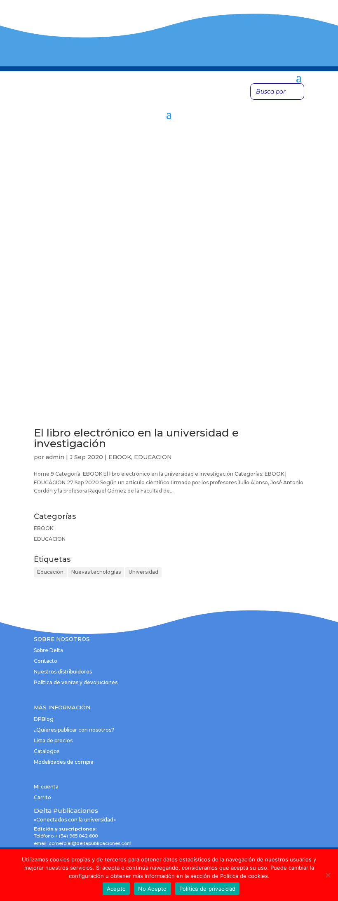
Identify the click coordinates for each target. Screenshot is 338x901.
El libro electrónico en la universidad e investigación (136, 438)
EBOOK (119, 457)
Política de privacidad (207, 888)
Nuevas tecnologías (96, 572)
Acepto (116, 888)
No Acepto (152, 888)
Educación (50, 572)
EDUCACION (153, 457)
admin (55, 457)
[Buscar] (295, 91)
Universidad (143, 572)
